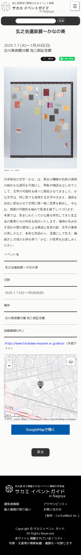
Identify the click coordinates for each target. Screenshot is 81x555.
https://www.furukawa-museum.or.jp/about (35, 343)
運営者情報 (11, 504)
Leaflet (17, 418)
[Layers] (71, 361)
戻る (40, 452)
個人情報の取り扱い (17, 509)
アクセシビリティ (56, 504)
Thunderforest (35, 418)
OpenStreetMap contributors (63, 418)
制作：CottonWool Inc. (62, 516)
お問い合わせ (53, 509)
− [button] (9, 365)
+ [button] (9, 360)
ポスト (50, 58)
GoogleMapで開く (40, 429)
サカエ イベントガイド (30, 8)
